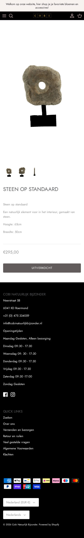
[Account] (71, 15)
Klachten (8, 454)
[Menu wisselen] (4, 15)
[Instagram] (13, 394)
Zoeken (7, 417)
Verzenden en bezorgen (18, 430)
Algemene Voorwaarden (18, 448)
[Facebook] (5, 394)
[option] (42, 90)
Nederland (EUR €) (18, 502)
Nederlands (13, 515)
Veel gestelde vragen (16, 442)
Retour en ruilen (13, 436)
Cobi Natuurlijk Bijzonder (24, 524)
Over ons (9, 424)
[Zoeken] (13, 15)
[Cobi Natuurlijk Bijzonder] (42, 15)
